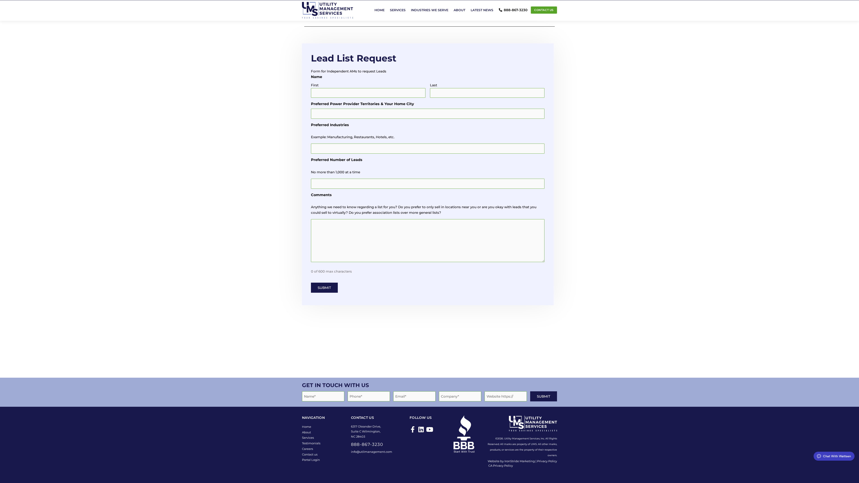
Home (379, 10)
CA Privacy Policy (500, 465)
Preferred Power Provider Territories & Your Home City (362, 104)
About (459, 10)
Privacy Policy (547, 461)
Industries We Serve (429, 10)
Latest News (482, 10)
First (315, 85)
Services (398, 10)
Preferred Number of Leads (336, 160)
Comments (321, 195)
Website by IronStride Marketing (511, 461)
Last (433, 85)
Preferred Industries (330, 125)
